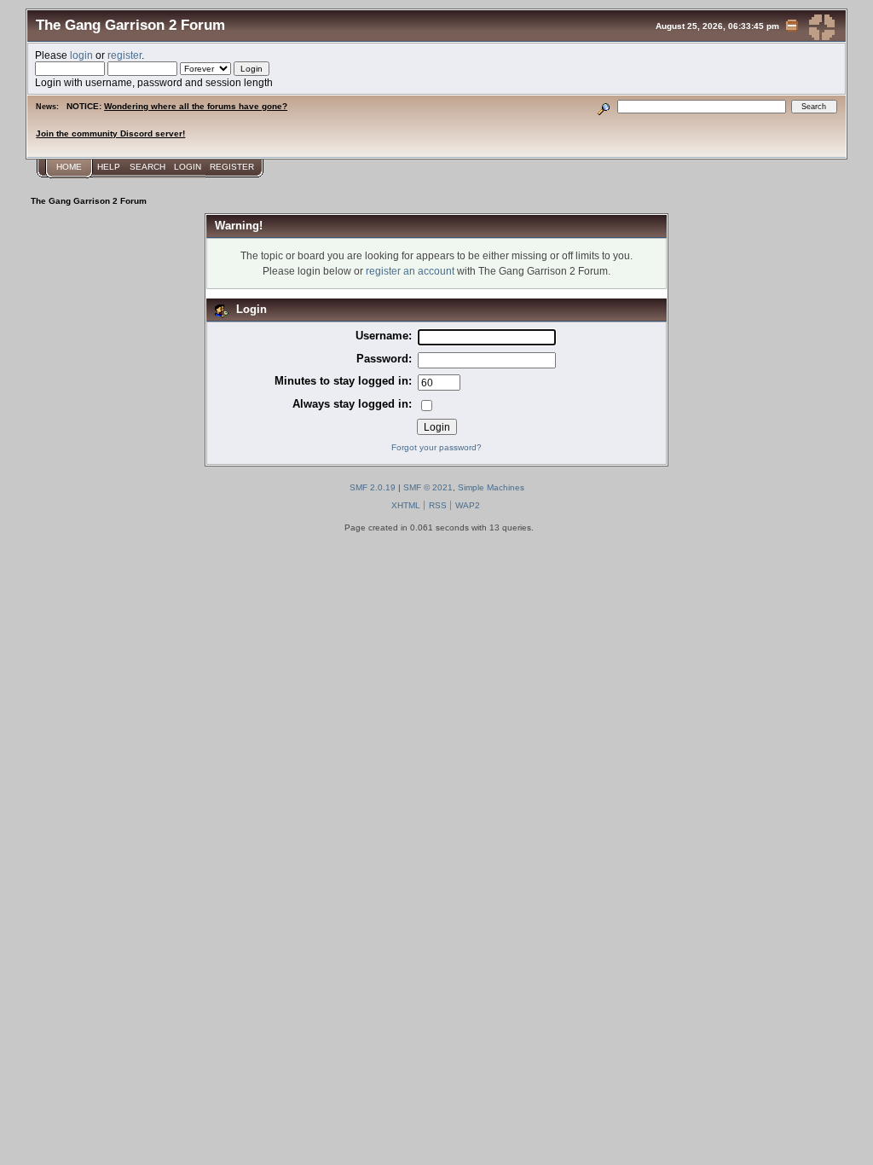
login (81, 55)
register (124, 55)
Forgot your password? (436, 447)
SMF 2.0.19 (373, 487)
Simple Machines (491, 487)
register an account (410, 270)
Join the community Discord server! (110, 133)
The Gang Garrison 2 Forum (130, 24)
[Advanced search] (604, 106)
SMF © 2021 (428, 487)
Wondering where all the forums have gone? (195, 106)
